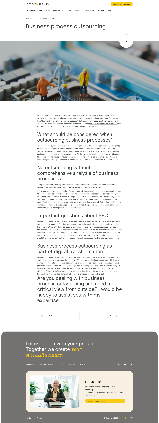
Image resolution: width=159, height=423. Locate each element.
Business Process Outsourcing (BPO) (103, 124)
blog (61, 364)
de (102, 4)
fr (108, 4)
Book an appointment (121, 4)
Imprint (28, 418)
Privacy (40, 418)
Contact (83, 364)
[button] (35, 10)
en (105, 4)
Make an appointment (96, 401)
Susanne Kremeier (47, 364)
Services (71, 364)
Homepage (30, 364)
